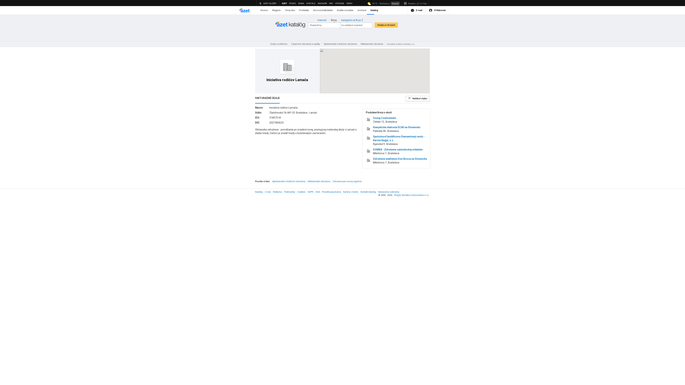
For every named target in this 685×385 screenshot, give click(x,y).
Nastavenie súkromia (388, 192)
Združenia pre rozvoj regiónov (347, 181)
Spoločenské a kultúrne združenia (288, 181)
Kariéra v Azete (350, 192)
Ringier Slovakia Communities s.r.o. (411, 195)
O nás (268, 192)
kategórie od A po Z (352, 20)
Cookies (301, 192)
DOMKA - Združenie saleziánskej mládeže (398, 149)
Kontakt (368, 192)
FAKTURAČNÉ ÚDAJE (267, 98)
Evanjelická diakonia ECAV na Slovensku (396, 127)
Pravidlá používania (331, 192)
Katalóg (259, 192)
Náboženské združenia (319, 181)
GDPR (310, 192)
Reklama (277, 192)
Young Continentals (384, 118)
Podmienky (289, 192)
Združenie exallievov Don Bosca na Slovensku (400, 158)
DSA (318, 192)
